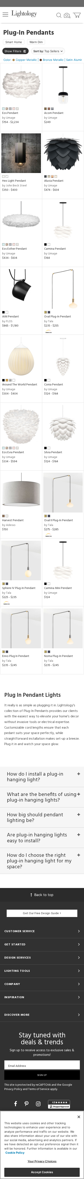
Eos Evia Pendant (13, 452)
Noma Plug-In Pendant (58, 656)
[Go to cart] (77, 14)
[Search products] (58, 15)
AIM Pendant (10, 316)
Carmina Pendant (55, 248)
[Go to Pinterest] (27, 1104)
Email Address (17, 1065)
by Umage (8, 117)
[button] (5, 14)
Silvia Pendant (53, 452)
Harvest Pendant (13, 520)
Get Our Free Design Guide (41, 913)
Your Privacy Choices (42, 1161)
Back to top (43, 895)
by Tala (48, 321)
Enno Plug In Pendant (15, 656)
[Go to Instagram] (39, 1104)
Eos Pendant (10, 113)
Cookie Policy (15, 1152)
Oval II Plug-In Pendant (58, 520)
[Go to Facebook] (16, 1104)
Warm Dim (36, 42)
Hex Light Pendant (14, 180)
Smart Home (13, 42)
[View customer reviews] (59, 1104)
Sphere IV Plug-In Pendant (19, 588)
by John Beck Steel (14, 185)
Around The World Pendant (19, 384)
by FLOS (7, 321)
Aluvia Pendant (54, 180)
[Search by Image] (67, 15)
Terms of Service (39, 1089)
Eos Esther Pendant (14, 248)
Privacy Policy (13, 1089)
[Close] (79, 1117)
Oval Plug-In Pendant (57, 316)
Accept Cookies (42, 1172)
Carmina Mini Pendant (58, 588)
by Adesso (9, 525)
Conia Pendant (53, 384)
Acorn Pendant (54, 113)
